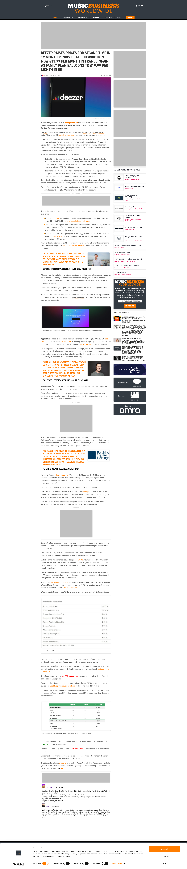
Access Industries (86, 582)
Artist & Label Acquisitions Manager (127, 266)
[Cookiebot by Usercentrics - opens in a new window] (18, 864)
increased (55, 218)
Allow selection (164, 856)
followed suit (66, 341)
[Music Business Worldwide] (93, 8)
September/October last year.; (77, 221)
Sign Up (131, 306)
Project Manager (120, 272)
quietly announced (66, 135)
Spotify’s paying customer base (62, 686)
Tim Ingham (107, 75)
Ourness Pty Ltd (130, 229)
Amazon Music (78, 297)
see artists (78, 560)
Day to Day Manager (132, 207)
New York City (129, 240)
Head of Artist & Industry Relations (133, 237)
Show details (117, 863)
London (127, 179)
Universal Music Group (85, 555)
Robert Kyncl (46, 492)
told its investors (61, 475)
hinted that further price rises (74, 245)
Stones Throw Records (128, 261)
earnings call (87, 492)
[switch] (66, 863)
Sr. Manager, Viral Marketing (131, 196)
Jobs (119, 17)
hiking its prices (84, 344)
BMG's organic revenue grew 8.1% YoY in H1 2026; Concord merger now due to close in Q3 (133, 358)
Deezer (44, 132)
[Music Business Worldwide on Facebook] (137, 5)
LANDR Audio (139, 240)
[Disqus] (76, 811)
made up (62, 763)
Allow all (164, 849)
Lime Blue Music (126, 268)
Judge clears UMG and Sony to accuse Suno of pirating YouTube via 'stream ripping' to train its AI (133, 319)
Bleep (123, 247)
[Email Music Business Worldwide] (142, 5)
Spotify (86, 132)
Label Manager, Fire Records (132, 176)
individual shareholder (60, 582)
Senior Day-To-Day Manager (135, 227)
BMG (126, 200)
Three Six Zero (139, 209)
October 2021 (57, 236)
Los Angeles (128, 199)
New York (117, 274)
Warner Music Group (61, 492)
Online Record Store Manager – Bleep (127, 245)
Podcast (108, 17)
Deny (165, 863)
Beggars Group (125, 254)
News (55, 17)
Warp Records (126, 274)
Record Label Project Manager (132, 216)
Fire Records (135, 179)
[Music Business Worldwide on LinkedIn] (140, 5)
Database (96, 17)
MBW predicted (71, 122)
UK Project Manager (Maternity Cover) (128, 259)
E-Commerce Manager (122, 252)
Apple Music (98, 132)
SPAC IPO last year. (70, 588)
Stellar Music (129, 188)
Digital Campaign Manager (134, 186)
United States (137, 199)
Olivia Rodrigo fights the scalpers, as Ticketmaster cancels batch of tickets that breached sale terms (133, 341)
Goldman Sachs (98, 349)
